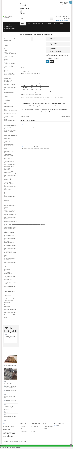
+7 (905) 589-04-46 (63, 19)
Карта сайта (24, 431)
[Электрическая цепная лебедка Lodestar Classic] (10, 400)
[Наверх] (71, 445)
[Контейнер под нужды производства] (10, 368)
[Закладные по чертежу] (10, 365)
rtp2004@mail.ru (62, 20)
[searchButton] (51, 18)
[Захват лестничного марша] (10, 334)
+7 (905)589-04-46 (48, 426)
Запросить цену (47, 62)
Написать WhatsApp (52, 62)
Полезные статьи (37, 433)
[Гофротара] (7, 412)
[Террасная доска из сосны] (10, 356)
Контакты (23, 426)
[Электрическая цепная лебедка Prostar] (10, 381)
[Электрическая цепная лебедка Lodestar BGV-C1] (10, 386)
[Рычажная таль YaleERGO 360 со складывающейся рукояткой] (10, 405)
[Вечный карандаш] (9, 420)
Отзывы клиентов (37, 428)
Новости (34, 431)
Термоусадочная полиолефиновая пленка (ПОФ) (28, 224)
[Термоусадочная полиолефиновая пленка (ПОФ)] (10, 415)
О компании (35, 426)
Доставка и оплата (25, 428)
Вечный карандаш (19, 224)
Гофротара (13, 224)
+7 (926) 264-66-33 (62, 16)
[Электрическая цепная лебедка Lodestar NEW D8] (10, 394)
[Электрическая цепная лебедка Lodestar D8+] (10, 390)
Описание (23, 67)
